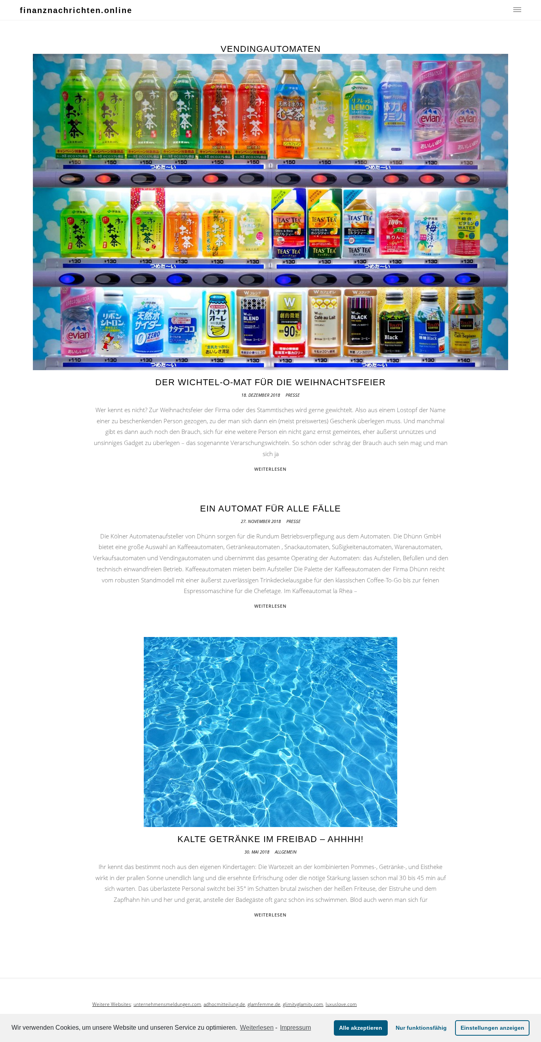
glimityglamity (297, 1004)
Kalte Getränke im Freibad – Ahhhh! (270, 839)
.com (317, 1004)
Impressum (295, 1027)
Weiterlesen (257, 1027)
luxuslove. (336, 1004)
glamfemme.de (264, 1004)
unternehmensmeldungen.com (167, 1004)
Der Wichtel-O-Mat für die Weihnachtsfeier (270, 382)
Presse (293, 395)
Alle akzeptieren (360, 1028)
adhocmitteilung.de (224, 1004)
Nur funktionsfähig (421, 1028)
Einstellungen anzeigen (492, 1028)
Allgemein (286, 852)
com (352, 1004)
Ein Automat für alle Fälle (270, 508)
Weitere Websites (111, 1004)
